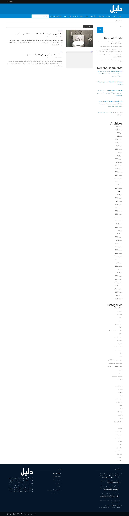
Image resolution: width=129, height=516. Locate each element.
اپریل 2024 (118, 198)
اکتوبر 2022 (118, 256)
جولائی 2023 (118, 227)
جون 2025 (119, 152)
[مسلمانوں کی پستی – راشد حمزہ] (79, 59)
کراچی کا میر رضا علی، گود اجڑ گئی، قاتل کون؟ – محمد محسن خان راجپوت (109, 73)
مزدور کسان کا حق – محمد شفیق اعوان (110, 46)
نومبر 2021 (118, 279)
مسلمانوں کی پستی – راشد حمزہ (44, 54)
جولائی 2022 (118, 266)
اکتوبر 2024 (118, 178)
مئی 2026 (119, 136)
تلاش (121, 26)
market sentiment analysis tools (113, 101)
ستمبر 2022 (118, 259)
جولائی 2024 (118, 188)
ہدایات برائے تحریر (54, 489)
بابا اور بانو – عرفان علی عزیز (109, 500)
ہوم (121, 20)
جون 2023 (119, 230)
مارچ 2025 (119, 162)
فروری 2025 (118, 165)
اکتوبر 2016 (118, 289)
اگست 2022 (119, 263)
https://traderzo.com (116, 71)
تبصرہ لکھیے (48, 36)
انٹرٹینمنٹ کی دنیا (56, 16)
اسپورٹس (75, 16)
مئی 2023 (119, 233)
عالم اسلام (93, 16)
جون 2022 (119, 269)
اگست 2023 (119, 224)
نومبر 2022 (118, 253)
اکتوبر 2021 (118, 282)
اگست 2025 (119, 146)
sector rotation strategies (115, 90)
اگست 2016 (119, 295)
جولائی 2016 (118, 298)
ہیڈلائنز (108, 16)
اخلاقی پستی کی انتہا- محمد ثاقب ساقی (39, 33)
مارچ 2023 (119, 240)
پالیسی (58, 483)
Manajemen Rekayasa (115, 82)
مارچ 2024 (119, 201)
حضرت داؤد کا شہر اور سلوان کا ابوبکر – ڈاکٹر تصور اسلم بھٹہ (109, 93)
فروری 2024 (118, 204)
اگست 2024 (119, 185)
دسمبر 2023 (118, 211)
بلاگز (119, 16)
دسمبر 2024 (118, 172)
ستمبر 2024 (118, 181)
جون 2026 (119, 133)
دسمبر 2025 (118, 142)
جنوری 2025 (118, 168)
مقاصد (59, 486)
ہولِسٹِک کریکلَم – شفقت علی (111, 480)
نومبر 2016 (118, 285)
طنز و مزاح (67, 16)
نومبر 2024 (118, 175)
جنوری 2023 (118, 246)
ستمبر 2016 (118, 292)
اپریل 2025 (118, 159)
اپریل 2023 (118, 237)
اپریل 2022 (118, 276)
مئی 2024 (119, 194)
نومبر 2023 (118, 214)
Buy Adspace (57, 473)
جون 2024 (119, 191)
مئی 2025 (119, 155)
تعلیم (86, 16)
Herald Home (57, 476)
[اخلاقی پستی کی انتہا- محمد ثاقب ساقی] (79, 38)
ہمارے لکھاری (56, 493)
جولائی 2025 (118, 149)
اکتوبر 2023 (118, 217)
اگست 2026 (119, 126)
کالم (114, 16)
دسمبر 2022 (118, 250)
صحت (81, 16)
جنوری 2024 (118, 207)
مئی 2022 (119, 272)
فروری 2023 (118, 243)
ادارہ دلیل (57, 480)
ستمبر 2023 (118, 220)
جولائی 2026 (118, 129)
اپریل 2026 (118, 139)
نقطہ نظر (101, 16)
